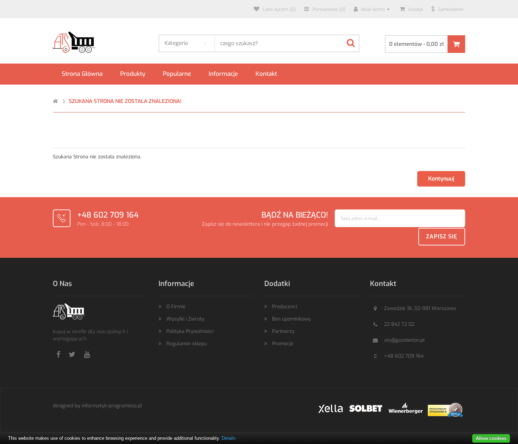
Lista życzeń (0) (279, 9)
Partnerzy (283, 331)
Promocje (283, 343)
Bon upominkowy (291, 319)
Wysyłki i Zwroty (185, 319)
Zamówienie (450, 9)
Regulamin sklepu (186, 343)
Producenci (284, 306)
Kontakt (266, 74)
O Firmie (176, 306)
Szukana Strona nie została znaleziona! (125, 101)
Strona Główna (82, 74)
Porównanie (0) (329, 9)
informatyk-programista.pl (112, 405)
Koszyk (415, 9)
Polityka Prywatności (190, 331)
